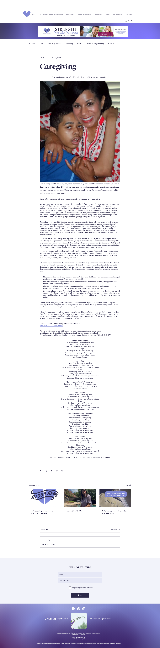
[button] (128, 43)
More (110, 44)
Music (79, 44)
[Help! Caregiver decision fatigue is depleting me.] (115, 498)
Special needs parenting (95, 44)
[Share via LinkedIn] (51, 471)
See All (128, 485)
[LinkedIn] (84, 608)
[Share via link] (57, 471)
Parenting (69, 44)
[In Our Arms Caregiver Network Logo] (45, 498)
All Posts (32, 44)
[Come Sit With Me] (80, 498)
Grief (41, 44)
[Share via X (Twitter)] (46, 471)
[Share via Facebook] (41, 471)
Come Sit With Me (74, 511)
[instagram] (78, 608)
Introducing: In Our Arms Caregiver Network (42, 512)
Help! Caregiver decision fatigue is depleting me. (115, 512)
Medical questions (54, 44)
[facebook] (73, 608)
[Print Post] (62, 471)
